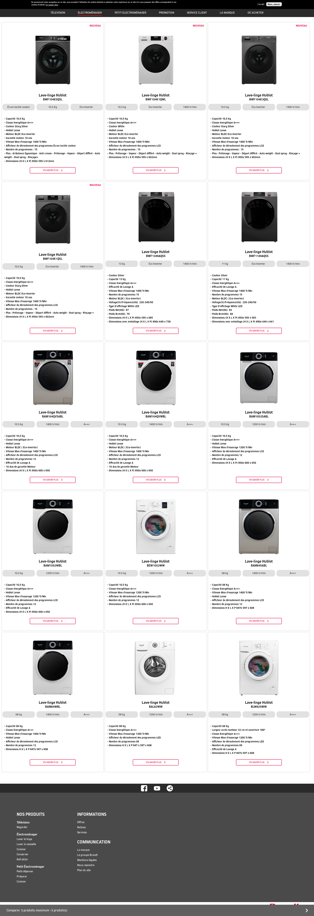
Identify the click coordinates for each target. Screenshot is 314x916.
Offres (80, 822)
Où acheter (255, 12)
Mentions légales (87, 860)
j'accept (261, 4)
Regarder (22, 827)
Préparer (22, 876)
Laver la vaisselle (26, 844)
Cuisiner (21, 849)
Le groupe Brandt (87, 855)
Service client (197, 12)
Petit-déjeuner (25, 871)
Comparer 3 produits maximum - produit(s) (37, 910)
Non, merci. (274, 4)
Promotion (166, 12)
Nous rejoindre (85, 865)
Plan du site (84, 870)
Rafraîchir (22, 859)
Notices (81, 827)
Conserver (22, 854)
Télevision (58, 12)
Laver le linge (24, 839)
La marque (227, 12)
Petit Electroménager (130, 12)
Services (82, 832)
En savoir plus (52, 5)
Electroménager (90, 12)
